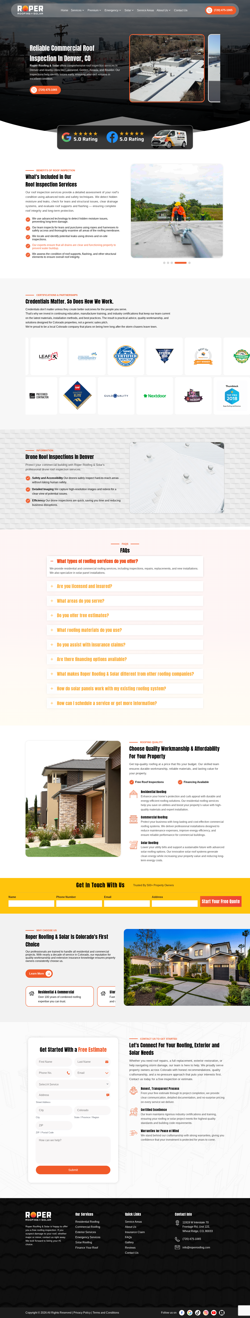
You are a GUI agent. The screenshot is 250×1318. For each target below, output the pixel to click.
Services (76, 10)
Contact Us (180, 10)
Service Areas (145, 10)
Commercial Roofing (87, 1226)
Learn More (36, 973)
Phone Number (66, 897)
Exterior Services (85, 1232)
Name (12, 897)
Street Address (43, 1102)
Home (64, 10)
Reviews (130, 1247)
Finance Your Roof (86, 1247)
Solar (127, 10)
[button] (169, 263)
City (38, 1117)
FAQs (128, 1237)
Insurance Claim (135, 1232)
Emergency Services (87, 1237)
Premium (93, 10)
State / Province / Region (86, 1117)
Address (157, 897)
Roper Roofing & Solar (44, 65)
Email (107, 897)
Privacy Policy (82, 1312)
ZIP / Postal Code (45, 1132)
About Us (162, 10)
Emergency (111, 10)
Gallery (129, 1242)
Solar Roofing (83, 1242)
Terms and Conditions (106, 1312)
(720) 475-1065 (223, 10)
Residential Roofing (87, 1221)
